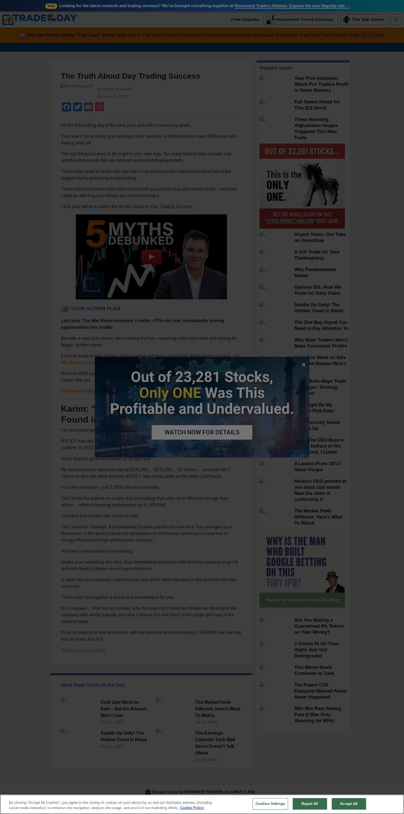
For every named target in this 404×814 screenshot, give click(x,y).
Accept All (349, 804)
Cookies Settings (270, 804)
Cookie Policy (192, 808)
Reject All (309, 804)
